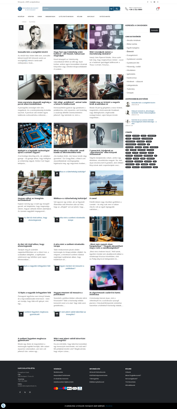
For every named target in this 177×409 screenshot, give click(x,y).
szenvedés (129, 161)
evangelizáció (130, 141)
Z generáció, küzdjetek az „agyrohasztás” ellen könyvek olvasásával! (103, 152)
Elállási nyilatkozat (97, 382)
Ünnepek (130, 93)
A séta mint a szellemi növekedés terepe (69, 245)
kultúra (135, 152)
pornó (143, 158)
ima (127, 149)
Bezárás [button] (109, 406)
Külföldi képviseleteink (98, 375)
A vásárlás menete (61, 379)
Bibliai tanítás (132, 44)
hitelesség (129, 147)
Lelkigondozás (132, 85)
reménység (150, 158)
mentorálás (138, 155)
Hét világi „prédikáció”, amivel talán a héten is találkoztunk (70, 103)
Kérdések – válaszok (135, 82)
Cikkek (39, 16)
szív (155, 161)
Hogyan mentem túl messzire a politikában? (68, 293)
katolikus (150, 149)
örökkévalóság (146, 167)
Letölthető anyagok (66, 16)
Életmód (130, 52)
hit (148, 144)
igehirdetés (154, 147)
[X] (151, 2)
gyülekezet (141, 144)
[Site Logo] (28, 9)
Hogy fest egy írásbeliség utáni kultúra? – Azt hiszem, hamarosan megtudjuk (69, 54)
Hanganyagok (50, 16)
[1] (26, 61)
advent (128, 135)
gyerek (149, 141)
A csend (93, 198)
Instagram (30, 392)
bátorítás (136, 135)
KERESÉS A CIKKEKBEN (136, 25)
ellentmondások (147, 138)
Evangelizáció (132, 55)
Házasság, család (134, 67)
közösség (143, 152)
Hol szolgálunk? (131, 379)
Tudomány (131, 89)
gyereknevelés (131, 144)
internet (133, 149)
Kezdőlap (21, 16)
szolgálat (148, 161)
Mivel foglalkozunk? (133, 375)
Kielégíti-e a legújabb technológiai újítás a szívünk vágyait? (33, 151)
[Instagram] (157, 2)
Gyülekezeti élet (133, 63)
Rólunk (79, 16)
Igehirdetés (131, 74)
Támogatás (94, 379)
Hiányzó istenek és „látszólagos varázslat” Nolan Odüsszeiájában (143, 112)
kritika (128, 152)
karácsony (141, 149)
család (143, 135)
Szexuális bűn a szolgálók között (33, 52)
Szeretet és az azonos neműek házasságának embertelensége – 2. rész (144, 121)
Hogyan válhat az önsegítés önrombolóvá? (31, 199)
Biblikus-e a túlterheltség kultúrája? (70, 198)
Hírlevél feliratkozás (97, 372)
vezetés (152, 164)
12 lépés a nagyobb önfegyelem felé (34, 292)
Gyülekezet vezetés (134, 59)
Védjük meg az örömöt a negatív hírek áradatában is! (105, 103)
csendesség (151, 135)
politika (136, 158)
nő (155, 155)
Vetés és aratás (104, 16)
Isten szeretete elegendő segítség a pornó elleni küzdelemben (34, 103)
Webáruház (58, 372)
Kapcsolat (90, 16)
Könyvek (31, 16)
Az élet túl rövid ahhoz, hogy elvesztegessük (31, 245)
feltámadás (140, 141)
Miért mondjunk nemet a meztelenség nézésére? (101, 53)
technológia (130, 164)
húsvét (146, 147)
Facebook (20, 392)
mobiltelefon (148, 155)
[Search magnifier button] (116, 8)
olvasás (128, 158)
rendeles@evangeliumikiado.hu (27, 386)
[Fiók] (147, 8)
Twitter (25, 392)
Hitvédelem (131, 70)
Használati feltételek (62, 375)
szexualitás (138, 161)
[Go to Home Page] (18, 22)
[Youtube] (154, 2)
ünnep (155, 167)
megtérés (129, 155)
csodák (128, 138)
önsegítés (136, 167)
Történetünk (130, 382)
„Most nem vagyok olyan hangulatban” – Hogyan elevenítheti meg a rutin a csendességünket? (106, 246)
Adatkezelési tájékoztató (63, 382)
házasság (138, 147)
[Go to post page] (127, 104)
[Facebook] (147, 2)
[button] (3, 405)
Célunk (128, 372)
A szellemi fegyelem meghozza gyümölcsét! (32, 339)
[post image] (35, 37)
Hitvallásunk (130, 385)
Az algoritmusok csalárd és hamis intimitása (105, 293)
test (137, 164)
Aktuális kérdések (134, 40)
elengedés (136, 138)
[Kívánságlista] (152, 8)
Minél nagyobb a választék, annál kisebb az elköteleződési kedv (69, 151)
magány (151, 152)
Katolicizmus (132, 78)
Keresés (154, 30)
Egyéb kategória (133, 48)
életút (128, 167)
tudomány (144, 164)
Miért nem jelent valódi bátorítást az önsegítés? (69, 339)
